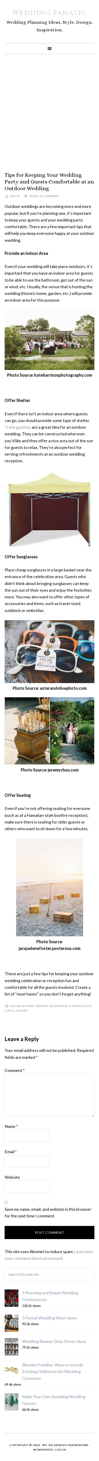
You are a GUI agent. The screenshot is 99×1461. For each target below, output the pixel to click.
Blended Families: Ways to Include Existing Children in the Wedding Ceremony (52, 1371)
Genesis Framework (71, 1445)
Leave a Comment (44, 196)
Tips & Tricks (16, 1010)
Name (11, 1126)
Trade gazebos (18, 427)
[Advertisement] (49, 113)
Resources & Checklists (70, 1006)
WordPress (43, 1449)
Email (11, 1151)
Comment (15, 1070)
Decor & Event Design (29, 1006)
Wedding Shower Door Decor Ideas (54, 1341)
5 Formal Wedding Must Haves (49, 1317)
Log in (60, 1449)
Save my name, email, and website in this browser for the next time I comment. (48, 1212)
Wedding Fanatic (49, 12)
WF (44, 1445)
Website (12, 1177)
